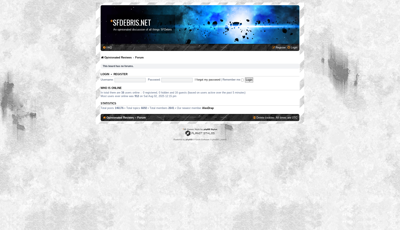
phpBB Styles (210, 129)
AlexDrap (208, 108)
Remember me (231, 79)
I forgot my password (207, 79)
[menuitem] (107, 47)
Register (121, 74)
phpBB (189, 139)
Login (105, 74)
